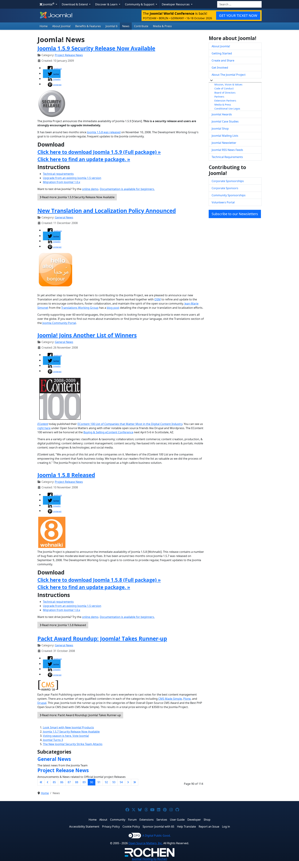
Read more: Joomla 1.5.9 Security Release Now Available (78, 197)
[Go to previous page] (47, 782)
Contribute (141, 26)
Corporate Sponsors (225, 188)
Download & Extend (75, 4)
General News (64, 217)
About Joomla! (61, 26)
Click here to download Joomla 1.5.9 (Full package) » (99, 152)
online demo (90, 189)
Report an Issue (209, 826)
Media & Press (162, 26)
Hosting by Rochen (149, 859)
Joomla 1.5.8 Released (66, 475)
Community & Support (140, 4)
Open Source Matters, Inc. (145, 843)
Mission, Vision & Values (228, 84)
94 (121, 782)
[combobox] (239, 4)
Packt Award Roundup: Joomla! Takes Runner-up (102, 638)
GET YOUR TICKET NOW (238, 15)
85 (54, 782)
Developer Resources (176, 4)
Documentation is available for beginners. (127, 189)
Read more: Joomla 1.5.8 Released (63, 625)
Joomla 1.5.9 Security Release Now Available (96, 48)
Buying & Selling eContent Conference (108, 432)
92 (106, 782)
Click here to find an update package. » (83, 159)
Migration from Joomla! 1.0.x (61, 182)
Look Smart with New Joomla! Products (68, 727)
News (125, 26)
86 (61, 782)
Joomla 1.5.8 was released (104, 132)
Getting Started (222, 53)
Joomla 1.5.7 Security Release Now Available (71, 731)
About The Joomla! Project (229, 75)
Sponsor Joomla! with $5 (158, 826)
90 (91, 782)
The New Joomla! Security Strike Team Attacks (72, 744)
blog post (113, 308)
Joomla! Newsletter (224, 143)
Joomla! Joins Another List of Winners (87, 335)
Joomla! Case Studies (225, 121)
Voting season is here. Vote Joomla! (66, 736)
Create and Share (223, 60)
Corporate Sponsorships (228, 181)
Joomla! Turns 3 (53, 740)
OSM (157, 299)
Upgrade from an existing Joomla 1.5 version (72, 178)
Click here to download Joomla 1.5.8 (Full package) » (99, 580)
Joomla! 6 (111, 26)
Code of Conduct (224, 88)
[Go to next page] (128, 782)
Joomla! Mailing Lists (225, 136)
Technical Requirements (227, 157)
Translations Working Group (79, 308)
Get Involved (220, 67)
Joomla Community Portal (59, 323)
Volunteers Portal (223, 202)
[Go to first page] (41, 782)
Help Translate (186, 826)
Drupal (41, 703)
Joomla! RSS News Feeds (227, 150)
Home (44, 26)
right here (44, 428)
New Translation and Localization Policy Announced (106, 210)
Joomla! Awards (222, 114)
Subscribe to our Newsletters (235, 214)
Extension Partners (225, 100)
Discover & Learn (106, 4)
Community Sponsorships (229, 195)
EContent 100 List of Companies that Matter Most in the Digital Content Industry (130, 424)
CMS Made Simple (170, 699)
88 (76, 782)
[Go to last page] (134, 782)
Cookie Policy (131, 826)
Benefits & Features (88, 26)
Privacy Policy (111, 826)
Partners (219, 96)
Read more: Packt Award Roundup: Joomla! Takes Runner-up (81, 715)
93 (113, 782)
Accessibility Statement (84, 826)
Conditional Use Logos (227, 108)
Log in (226, 826)
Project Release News (69, 55)
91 (99, 782)
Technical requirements (58, 174)
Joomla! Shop (220, 128)
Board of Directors (224, 92)
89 (84, 782)
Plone (187, 699)
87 (69, 782)
